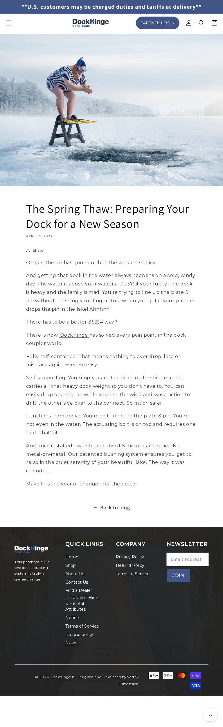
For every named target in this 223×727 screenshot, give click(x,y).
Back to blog (115, 507)
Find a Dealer (78, 590)
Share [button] (38, 250)
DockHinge (74, 335)
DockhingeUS (63, 677)
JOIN (178, 575)
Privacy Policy (130, 557)
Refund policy (79, 634)
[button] (8, 23)
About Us (74, 573)
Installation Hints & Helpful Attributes (82, 603)
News (71, 642)
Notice (72, 617)
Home (71, 557)
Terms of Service (82, 626)
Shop (70, 565)
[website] (59, 335)
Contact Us (76, 582)
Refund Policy (130, 565)
